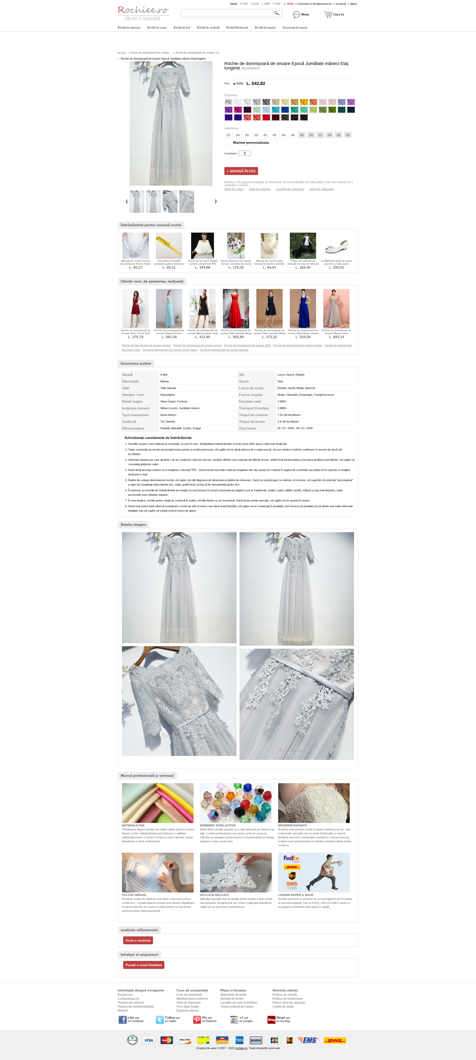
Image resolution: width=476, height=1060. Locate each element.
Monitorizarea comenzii (192, 998)
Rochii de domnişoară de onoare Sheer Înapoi (170, 349)
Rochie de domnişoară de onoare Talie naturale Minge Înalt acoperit (236, 333)
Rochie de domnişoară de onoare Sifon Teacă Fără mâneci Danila (135, 333)
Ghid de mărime (259, 189)
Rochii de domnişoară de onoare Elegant (224, 349)
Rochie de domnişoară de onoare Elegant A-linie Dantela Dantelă (169, 333)
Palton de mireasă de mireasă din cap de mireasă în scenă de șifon (303, 263)
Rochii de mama (265, 27)
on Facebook (136, 1019)
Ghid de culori (233, 189)
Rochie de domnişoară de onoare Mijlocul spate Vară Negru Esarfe (202, 333)
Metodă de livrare (232, 998)
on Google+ (246, 1019)
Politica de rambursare (287, 998)
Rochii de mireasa (129, 27)
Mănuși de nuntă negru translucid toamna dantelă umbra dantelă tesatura (269, 263)
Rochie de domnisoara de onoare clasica (146, 345)
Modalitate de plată (233, 994)
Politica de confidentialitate (136, 1006)
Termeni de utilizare (131, 1002)
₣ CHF (277, 3)
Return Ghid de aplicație (288, 1002)
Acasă (121, 52)
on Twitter (172, 1019)
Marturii (123, 1010)
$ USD (244, 3)
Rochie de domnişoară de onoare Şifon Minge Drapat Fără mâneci (303, 333)
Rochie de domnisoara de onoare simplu (197, 345)
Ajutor (353, 3)
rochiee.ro (241, 1048)
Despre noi (125, 994)
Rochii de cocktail (208, 27)
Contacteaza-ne (128, 998)
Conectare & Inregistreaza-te (314, 3)
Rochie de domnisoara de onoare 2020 (247, 345)
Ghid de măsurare (322, 189)
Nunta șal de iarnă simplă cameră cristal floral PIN (202, 262)
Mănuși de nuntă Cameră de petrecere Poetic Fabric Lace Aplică (135, 263)
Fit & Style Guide (188, 1006)
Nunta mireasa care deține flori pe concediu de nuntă (236, 262)
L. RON (288, 3)
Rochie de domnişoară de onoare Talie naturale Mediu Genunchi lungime (270, 333)
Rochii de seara (157, 27)
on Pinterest (209, 1019)
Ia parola (341, 3)
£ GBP (266, 3)
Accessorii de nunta (294, 27)
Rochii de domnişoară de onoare (149, 52)
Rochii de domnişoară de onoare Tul (197, 52)
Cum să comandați (189, 994)
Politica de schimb (284, 994)
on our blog (283, 1019)
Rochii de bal (182, 27)
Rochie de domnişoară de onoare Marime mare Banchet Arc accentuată (336, 333)
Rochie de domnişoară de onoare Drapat (297, 345)
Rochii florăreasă (237, 27)
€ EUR (255, 3)
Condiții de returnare (290, 189)
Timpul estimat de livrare (236, 1006)
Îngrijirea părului (188, 1010)
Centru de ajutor (283, 1006)
